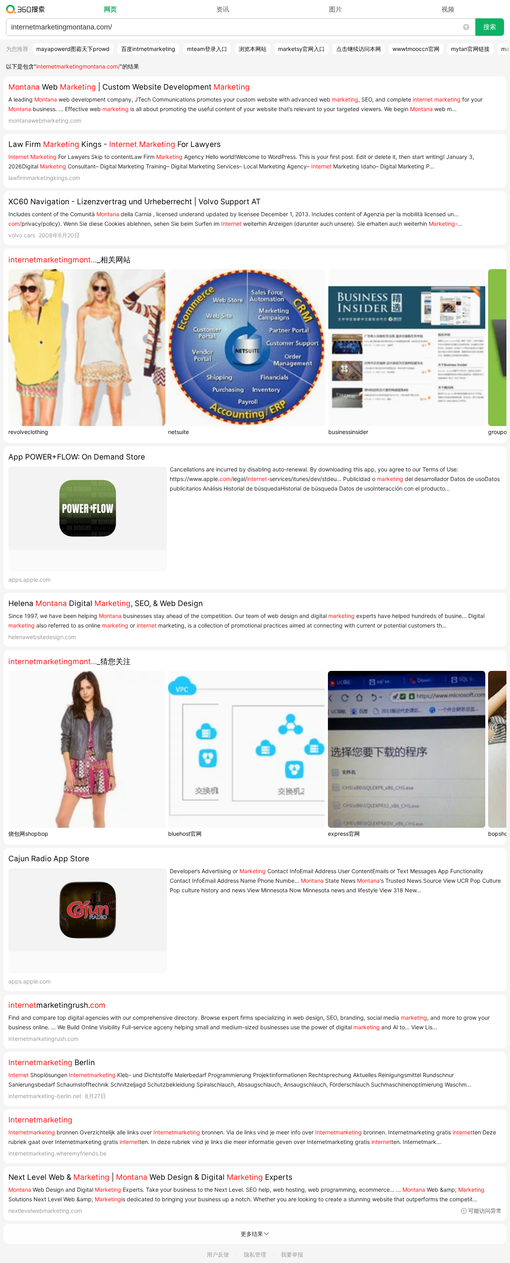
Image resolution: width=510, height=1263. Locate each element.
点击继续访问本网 (358, 48)
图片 (335, 9)
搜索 (489, 26)
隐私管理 (255, 1254)
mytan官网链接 (470, 48)
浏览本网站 (253, 48)
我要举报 (292, 1254)
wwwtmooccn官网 (415, 48)
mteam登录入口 (207, 48)
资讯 (222, 9)
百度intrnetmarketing (148, 48)
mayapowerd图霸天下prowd (73, 48)
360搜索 (27, 9)
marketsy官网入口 (301, 48)
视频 (447, 9)
